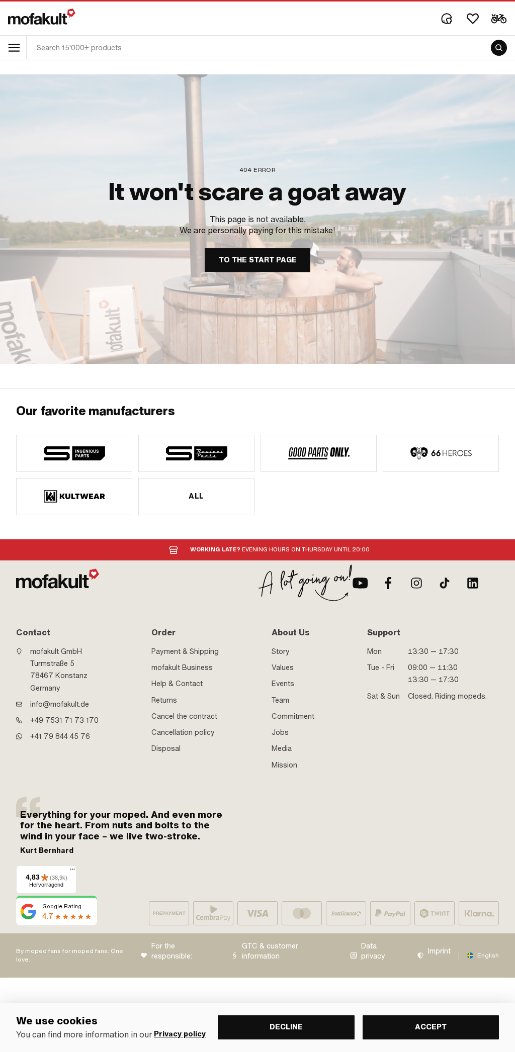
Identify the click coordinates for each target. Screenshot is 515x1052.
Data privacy (373, 951)
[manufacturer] (74, 453)
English (488, 955)
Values (283, 667)
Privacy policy (180, 1034)
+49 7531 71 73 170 (64, 720)
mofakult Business (182, 667)
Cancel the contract (184, 716)
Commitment (293, 716)
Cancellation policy (183, 732)
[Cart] (499, 19)
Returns (164, 700)
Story (281, 651)
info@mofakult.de (59, 704)
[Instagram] (416, 583)
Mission (284, 765)
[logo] (41, 17)
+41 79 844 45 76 (60, 736)
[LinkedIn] (473, 583)
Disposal (166, 748)
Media (282, 748)
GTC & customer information (270, 951)
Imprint (439, 951)
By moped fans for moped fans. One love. (69, 955)
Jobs (280, 732)
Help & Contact (177, 684)
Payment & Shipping (185, 651)
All (196, 496)
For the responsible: (171, 951)
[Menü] (72, 872)
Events (283, 684)
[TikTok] (445, 583)
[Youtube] (360, 583)
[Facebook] (388, 583)
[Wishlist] (473, 19)
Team (280, 700)
